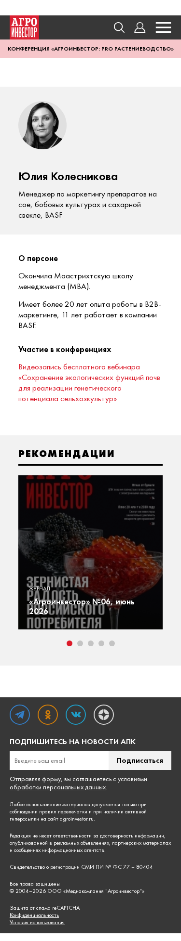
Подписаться (140, 760)
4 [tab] (101, 643)
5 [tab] (112, 643)
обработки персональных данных (58, 787)
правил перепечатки (63, 811)
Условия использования (37, 922)
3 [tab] (91, 643)
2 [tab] (80, 643)
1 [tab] (69, 643)
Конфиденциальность (34, 915)
